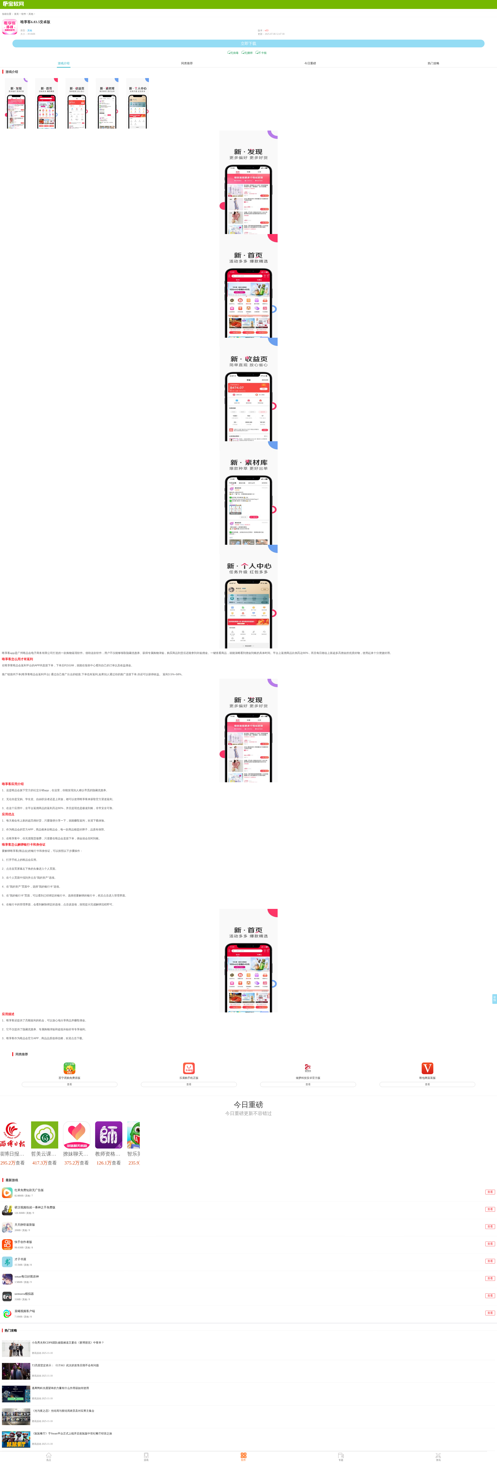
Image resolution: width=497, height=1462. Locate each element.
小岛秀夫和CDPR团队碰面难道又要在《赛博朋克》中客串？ (68, 1342)
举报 (494, 999)
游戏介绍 (64, 63)
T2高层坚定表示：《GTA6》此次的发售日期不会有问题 (65, 1365)
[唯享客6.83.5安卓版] (16, 103)
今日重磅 (310, 63)
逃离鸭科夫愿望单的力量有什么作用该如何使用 (60, 1388)
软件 (23, 14)
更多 (493, 1104)
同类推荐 (187, 63)
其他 (31, 14)
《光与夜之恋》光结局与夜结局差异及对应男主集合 (63, 1410)
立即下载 (248, 43)
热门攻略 (433, 63)
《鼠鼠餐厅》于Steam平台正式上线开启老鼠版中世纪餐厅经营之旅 (72, 1433)
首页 (16, 14)
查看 (69, 1084)
